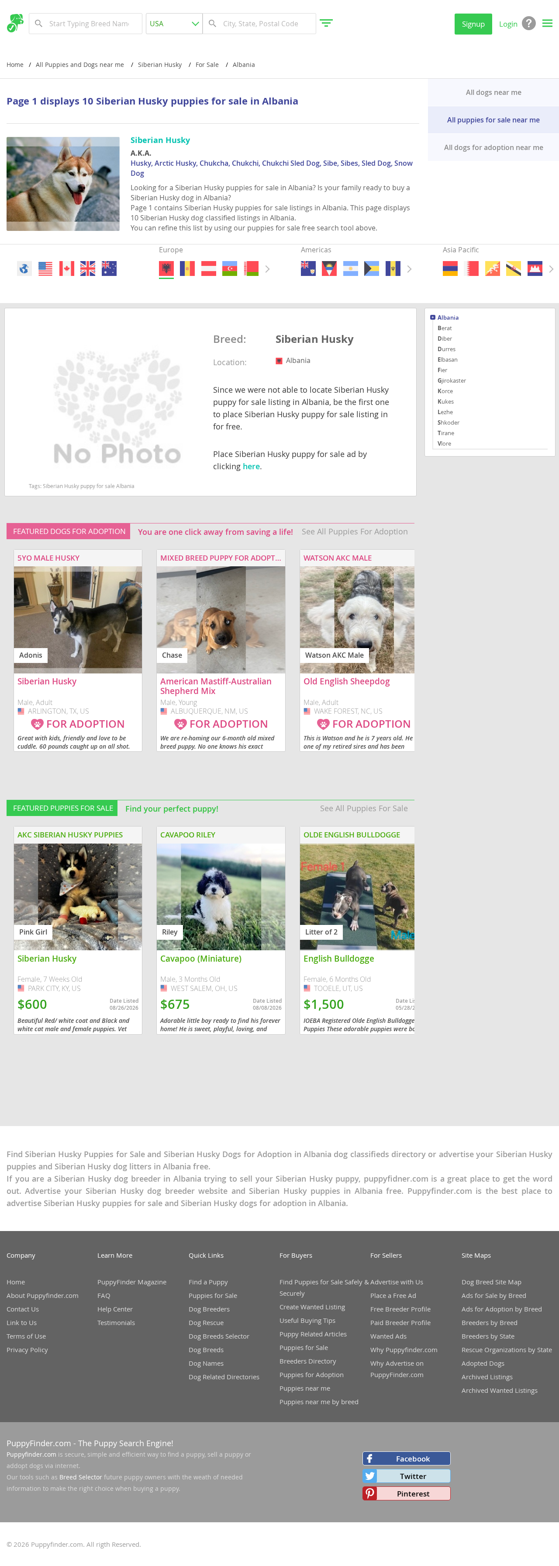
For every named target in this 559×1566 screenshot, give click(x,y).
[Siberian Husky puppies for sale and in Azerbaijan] (229, 268)
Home (15, 64)
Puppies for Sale (213, 1295)
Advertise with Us (396, 1281)
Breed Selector (80, 1477)
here (251, 466)
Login (508, 24)
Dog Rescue (206, 1322)
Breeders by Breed (490, 1322)
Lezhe (445, 412)
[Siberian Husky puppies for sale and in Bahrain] (471, 268)
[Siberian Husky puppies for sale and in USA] (45, 268)
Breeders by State (488, 1336)
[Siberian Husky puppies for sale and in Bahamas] (371, 268)
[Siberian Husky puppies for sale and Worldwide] (24, 268)
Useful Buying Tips (307, 1320)
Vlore (444, 443)
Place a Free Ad (393, 1295)
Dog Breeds (206, 1349)
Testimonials (116, 1322)
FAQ (103, 1295)
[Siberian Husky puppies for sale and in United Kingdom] (87, 268)
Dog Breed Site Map (491, 1281)
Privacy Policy (27, 1349)
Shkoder (448, 422)
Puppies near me (305, 1388)
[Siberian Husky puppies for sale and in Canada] (66, 268)
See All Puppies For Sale (364, 808)
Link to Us (22, 1322)
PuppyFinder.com (39, 1443)
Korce (445, 391)
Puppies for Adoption (312, 1374)
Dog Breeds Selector (219, 1336)
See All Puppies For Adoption (355, 531)
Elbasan (448, 359)
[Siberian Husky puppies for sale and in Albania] (166, 268)
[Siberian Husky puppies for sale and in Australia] (108, 268)
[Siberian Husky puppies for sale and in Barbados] (392, 268)
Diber (445, 338)
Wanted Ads (388, 1336)
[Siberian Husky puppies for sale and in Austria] (208, 268)
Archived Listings (487, 1376)
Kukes (446, 401)
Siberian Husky (315, 339)
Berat (445, 328)
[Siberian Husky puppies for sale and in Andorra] (187, 268)
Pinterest (413, 1494)
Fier (442, 370)
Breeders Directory (308, 1361)
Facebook (413, 1459)
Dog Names (206, 1363)
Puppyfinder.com (31, 1454)
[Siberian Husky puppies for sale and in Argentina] (350, 268)
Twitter (413, 1476)
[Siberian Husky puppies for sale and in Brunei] (513, 268)
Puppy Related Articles (313, 1333)
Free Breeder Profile (400, 1308)
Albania (448, 318)
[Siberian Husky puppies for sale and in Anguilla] (308, 268)
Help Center (115, 1308)
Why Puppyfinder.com (404, 1349)
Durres (446, 349)
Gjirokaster (452, 380)
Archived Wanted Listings (500, 1390)
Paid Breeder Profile (400, 1322)
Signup (473, 24)
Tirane (446, 433)
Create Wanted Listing (312, 1306)
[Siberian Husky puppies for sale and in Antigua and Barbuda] (329, 268)
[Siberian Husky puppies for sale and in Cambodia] (534, 268)
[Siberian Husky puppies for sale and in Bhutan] (492, 268)
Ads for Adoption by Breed (502, 1308)
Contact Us (23, 1308)
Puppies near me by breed (319, 1401)
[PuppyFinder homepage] (15, 23)
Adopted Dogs (483, 1363)
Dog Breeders (209, 1308)
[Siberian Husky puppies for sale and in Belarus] (250, 268)
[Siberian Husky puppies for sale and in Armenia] (450, 268)
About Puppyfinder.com (43, 1295)
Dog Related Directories (224, 1376)
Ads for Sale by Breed (494, 1295)
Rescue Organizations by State (507, 1349)
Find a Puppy (208, 1281)
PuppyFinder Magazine (131, 1281)
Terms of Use (26, 1336)
